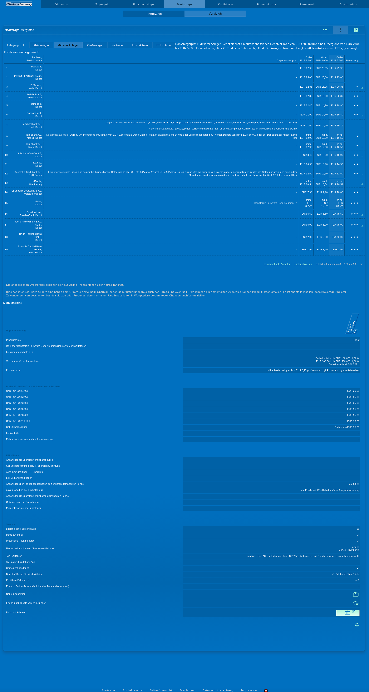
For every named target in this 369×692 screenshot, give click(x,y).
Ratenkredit (307, 4)
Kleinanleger (41, 45)
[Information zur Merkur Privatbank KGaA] (352, 334)
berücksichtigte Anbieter (277, 264)
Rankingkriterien (303, 264)
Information (154, 13)
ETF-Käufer (163, 45)
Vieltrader (118, 45)
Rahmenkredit (266, 4)
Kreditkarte (225, 4)
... (362, 68)
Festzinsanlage (143, 4)
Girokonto (61, 4)
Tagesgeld (103, 4)
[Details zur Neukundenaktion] (356, 595)
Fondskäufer (140, 45)
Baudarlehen (348, 4)
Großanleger (95, 45)
